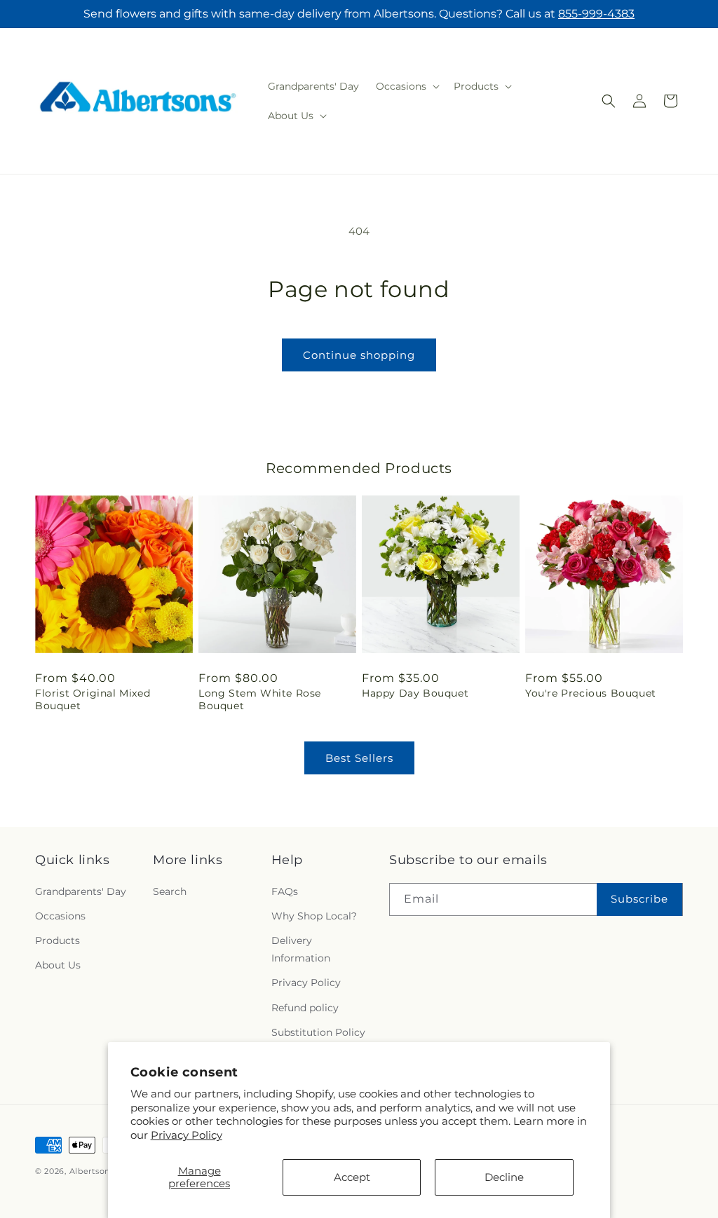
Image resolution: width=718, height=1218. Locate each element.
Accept (352, 1177)
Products (57, 940)
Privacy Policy (186, 1135)
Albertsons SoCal (105, 1171)
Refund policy (305, 1007)
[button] (406, 86)
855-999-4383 (596, 13)
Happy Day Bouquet (415, 693)
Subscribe (639, 898)
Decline (504, 1177)
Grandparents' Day (80, 891)
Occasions (60, 916)
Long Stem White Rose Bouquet (259, 699)
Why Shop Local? (314, 916)
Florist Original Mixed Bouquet (92, 699)
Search (170, 891)
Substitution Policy (318, 1032)
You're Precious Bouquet (590, 693)
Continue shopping (359, 355)
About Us (58, 965)
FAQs (284, 891)
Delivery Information (300, 949)
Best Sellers (359, 758)
